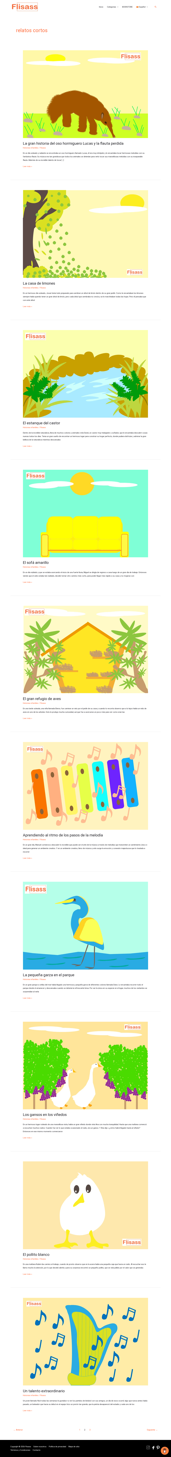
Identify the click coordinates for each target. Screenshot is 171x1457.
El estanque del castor (41, 423)
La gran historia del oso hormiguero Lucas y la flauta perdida (73, 143)
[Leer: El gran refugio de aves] (85, 649)
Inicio (101, 7)
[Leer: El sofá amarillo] (85, 513)
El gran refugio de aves (42, 698)
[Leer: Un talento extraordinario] (85, 1341)
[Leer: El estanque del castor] (85, 374)
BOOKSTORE (127, 7)
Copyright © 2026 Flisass (20, 1446)
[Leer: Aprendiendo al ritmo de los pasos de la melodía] (85, 786)
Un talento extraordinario (44, 1391)
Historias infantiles (30, 148)
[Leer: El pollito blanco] (85, 1205)
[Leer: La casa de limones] (85, 234)
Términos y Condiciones (20, 1450)
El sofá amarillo (36, 562)
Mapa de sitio (73, 1446)
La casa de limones (39, 283)
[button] (142, 7)
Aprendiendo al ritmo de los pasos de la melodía (63, 835)
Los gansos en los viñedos (45, 1114)
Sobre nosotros (39, 1446)
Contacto (36, 1450)
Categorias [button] (111, 7)
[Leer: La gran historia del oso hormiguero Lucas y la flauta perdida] (85, 94)
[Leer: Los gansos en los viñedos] (85, 1065)
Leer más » (27, 166)
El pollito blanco (36, 1254)
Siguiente (152, 1430)
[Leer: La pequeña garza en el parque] (85, 925)
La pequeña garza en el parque (48, 975)
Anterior (18, 1430)
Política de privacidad (57, 1446)
